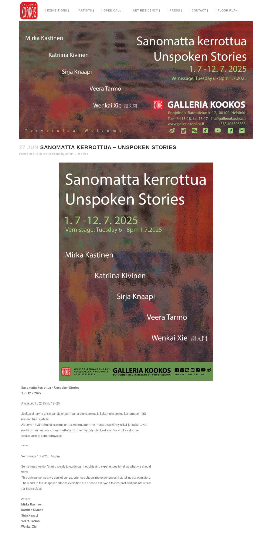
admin (69, 153)
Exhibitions (53, 153)
